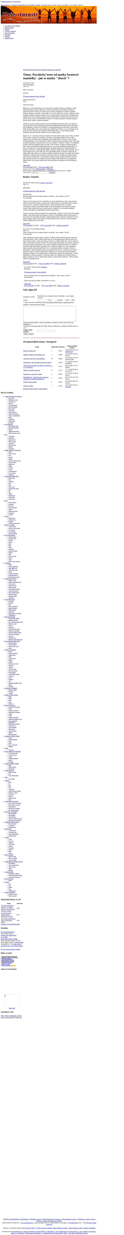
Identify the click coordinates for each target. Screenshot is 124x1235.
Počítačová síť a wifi (13, 663)
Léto (10, 885)
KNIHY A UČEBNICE (10, 892)
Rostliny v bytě (12, 580)
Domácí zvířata (12, 798)
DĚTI (6, 434)
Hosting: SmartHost (89, 1228)
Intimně (10, 509)
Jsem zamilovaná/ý (13, 405)
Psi (9, 784)
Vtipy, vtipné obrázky (14, 865)
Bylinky (10, 466)
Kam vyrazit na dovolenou (15, 803)
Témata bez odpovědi (54, 70)
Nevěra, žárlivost (13, 412)
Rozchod (11, 403)
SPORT (6, 748)
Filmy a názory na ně (14, 646)
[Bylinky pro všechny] (55, 1221)
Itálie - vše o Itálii (69, 1233)
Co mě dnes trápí (12, 832)
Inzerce (10, 880)
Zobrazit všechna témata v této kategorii (35, 389)
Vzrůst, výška (12, 499)
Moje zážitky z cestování (14, 804)
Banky (10, 700)
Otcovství (11, 636)
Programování (12, 672)
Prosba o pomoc (28, 386)
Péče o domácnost (13, 507)
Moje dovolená (12, 806)
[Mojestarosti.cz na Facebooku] (11, 1)
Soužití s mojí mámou (30, 382)
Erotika (10, 429)
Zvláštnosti (11, 481)
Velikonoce (11, 842)
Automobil (11, 601)
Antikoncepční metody (14, 431)
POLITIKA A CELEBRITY (11, 688)
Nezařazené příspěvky (14, 834)
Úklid (10, 554)
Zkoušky (10, 732)
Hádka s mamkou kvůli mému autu (34, 355)
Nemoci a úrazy (12, 453)
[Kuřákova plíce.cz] (35, 1219)
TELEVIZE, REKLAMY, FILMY (12, 641)
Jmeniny (10, 849)
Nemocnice (11, 474)
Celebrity (11, 693)
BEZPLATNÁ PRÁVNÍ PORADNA (10, 957)
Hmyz (10, 799)
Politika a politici (13, 689)
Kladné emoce (12, 518)
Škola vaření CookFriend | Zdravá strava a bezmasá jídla (11, 1016)
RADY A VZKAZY (9, 854)
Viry (10, 681)
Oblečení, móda (12, 772)
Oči (9, 492)
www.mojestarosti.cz (26, 1223)
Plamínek (44, 267)
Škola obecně (12, 729)
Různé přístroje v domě (14, 577)
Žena (73, 300)
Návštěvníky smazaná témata (15, 875)
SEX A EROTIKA (9, 424)
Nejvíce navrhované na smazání (10, 949)
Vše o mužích (12, 778)
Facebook (11, 686)
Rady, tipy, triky (12, 856)
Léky (10, 455)
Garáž (10, 559)
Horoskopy (11, 422)
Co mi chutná (12, 530)
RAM (10, 656)
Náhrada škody (12, 637)
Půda (10, 543)
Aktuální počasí (12, 890)
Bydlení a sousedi (12, 623)
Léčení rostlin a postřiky (14, 589)
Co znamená (11, 825)
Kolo (10, 604)
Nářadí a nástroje (13, 594)
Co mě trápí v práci (13, 753)
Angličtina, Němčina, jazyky (15, 719)
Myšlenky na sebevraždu (14, 523)
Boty (10, 773)
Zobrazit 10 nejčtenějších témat (10, 924)
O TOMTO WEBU (9, 872)
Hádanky (11, 870)
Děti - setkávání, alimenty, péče (16, 622)
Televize (10, 571)
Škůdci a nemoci (12, 587)
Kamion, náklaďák (13, 606)
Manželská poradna (82, 1233)
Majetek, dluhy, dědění (14, 618)
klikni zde (12, 1008)
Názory (10, 868)
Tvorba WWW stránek (14, 674)
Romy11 (31, 85)
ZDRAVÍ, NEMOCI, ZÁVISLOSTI (13, 450)
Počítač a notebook (13, 653)
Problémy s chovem (13, 792)
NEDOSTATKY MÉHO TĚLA (12, 476)
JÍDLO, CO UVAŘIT (10, 525)
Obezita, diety (12, 478)
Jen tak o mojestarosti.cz (14, 877)
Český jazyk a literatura (14, 707)
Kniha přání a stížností (14, 873)
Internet (10, 651)
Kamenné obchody (13, 739)
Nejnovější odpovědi (40, 70)
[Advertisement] (49, 54)
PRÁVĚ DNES (8, 829)
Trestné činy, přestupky (14, 634)
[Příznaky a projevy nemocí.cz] (86, 1219)
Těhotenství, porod (13, 511)
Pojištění (11, 703)
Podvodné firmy (12, 816)
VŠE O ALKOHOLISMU (7, 959)
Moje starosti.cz (5, 5)
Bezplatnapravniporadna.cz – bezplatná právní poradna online (44, 1233)
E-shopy (10, 737)
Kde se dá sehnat (12, 823)
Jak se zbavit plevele (13, 590)
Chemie (10, 714)
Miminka (11, 446)
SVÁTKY (7, 837)
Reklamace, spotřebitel (14, 630)
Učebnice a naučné (13, 894)
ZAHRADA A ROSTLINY (11, 578)
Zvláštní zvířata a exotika (15, 791)
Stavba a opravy (12, 536)
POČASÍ (7, 882)
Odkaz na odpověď (62, 225)
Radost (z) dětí (12, 439)
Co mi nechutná (12, 531)
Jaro (10, 883)
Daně (10, 702)
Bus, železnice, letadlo (14, 810)
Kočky (10, 782)
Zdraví (10, 451)
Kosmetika (11, 504)
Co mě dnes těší (12, 830)
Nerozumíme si (12, 401)
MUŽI (6, 777)
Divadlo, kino (12, 768)
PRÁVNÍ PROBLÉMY (10, 617)
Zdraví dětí (11, 438)
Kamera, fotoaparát (13, 573)
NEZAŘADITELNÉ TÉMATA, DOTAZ (14, 861)
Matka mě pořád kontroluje (31, 370)
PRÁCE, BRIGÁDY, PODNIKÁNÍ (13, 751)
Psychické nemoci (13, 471)
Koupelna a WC (12, 538)
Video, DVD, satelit (13, 570)
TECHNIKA (7, 563)
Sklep (10, 545)
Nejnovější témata (28, 70)
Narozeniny (11, 847)
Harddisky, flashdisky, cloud (15, 683)
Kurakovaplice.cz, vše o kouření (78, 1231)
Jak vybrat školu (12, 731)
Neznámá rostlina (13, 596)
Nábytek (10, 552)
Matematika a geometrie (14, 712)
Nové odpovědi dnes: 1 (8, 932)
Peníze (10, 696)
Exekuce (10, 625)
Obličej (10, 493)
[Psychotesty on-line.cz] (69, 1219)
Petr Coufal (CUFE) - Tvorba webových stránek (37, 1228)
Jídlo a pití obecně (13, 533)
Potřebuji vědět (12, 827)
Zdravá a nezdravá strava (15, 460)
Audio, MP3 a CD (13, 568)
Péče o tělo (11, 505)
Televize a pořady (13, 642)
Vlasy (10, 483)
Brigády (10, 760)
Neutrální (11, 521)
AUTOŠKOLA (12, 615)
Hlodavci (11, 796)
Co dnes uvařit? (12, 526)
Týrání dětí (11, 443)
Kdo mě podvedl (12, 813)
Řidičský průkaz (12, 610)
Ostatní (10, 853)
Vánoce (10, 839)
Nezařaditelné (12, 863)
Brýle (10, 479)
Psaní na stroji (12, 725)
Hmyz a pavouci (12, 556)
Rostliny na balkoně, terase (15, 582)
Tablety (10, 684)
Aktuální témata (12, 835)
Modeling (11, 746)
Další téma (50, 169)
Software (11, 667)
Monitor (10, 660)
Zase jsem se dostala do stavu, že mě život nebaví (8, 920)
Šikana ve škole (12, 441)
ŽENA (6, 500)
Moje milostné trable (13, 426)
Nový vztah (11, 398)
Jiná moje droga (12, 462)
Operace (10, 469)
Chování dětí (12, 436)
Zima (10, 889)
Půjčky (10, 698)
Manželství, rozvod (13, 620)
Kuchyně (11, 540)
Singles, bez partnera (13, 413)
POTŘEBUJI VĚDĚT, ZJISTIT (12, 822)
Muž (67, 300)
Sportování (11, 749)
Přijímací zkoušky (13, 734)
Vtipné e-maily (12, 866)
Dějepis (10, 708)
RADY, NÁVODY (6, 964)
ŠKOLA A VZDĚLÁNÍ (10, 705)
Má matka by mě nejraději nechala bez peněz (37, 362)
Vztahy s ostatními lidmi (14, 415)
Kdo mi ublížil (12, 815)
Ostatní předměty (13, 727)
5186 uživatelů (18, 942)
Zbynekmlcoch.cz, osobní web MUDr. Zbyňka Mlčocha (29, 1231)
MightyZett (69, 352)
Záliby (10, 765)
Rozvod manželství (13, 406)
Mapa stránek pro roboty (60, 1228)
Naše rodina (11, 410)
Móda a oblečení (12, 502)
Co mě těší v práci (13, 755)
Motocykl (11, 603)
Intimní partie (12, 495)
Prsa (10, 490)
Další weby (18, 1017)
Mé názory (11, 691)
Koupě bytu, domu (13, 550)
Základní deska (12, 655)
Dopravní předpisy (13, 608)
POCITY (7, 516)
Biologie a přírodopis (13, 717)
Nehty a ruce (12, 486)
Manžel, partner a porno (14, 433)
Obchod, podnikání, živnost (15, 632)
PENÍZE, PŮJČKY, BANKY (11, 695)
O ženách (11, 514)
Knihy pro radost (13, 895)
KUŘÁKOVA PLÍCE (6, 958)
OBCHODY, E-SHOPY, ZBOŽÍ (12, 736)
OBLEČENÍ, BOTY (9, 770)
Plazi (10, 787)
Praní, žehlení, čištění (13, 775)
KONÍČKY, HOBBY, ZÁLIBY (12, 763)
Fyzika (10, 715)
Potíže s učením (12, 445)
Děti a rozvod (12, 408)
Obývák (10, 542)
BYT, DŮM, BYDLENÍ (10, 535)
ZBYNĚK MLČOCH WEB (8, 960)
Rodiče (38, 5)
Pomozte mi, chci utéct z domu (32, 374)
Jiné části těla (12, 497)
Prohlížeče (11, 679)
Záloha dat (11, 665)
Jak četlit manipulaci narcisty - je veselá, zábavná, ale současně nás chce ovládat (8, 908)
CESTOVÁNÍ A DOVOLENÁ (11, 801)
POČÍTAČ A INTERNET (10, 649)
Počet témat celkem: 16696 (9, 939)
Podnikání (11, 762)
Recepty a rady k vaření (14, 528)
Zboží (10, 741)
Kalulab (68, 387)
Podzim (10, 887)
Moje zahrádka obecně (14, 592)
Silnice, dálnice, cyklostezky (15, 613)
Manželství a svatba (13, 399)
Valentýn (11, 846)
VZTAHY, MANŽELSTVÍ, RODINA (23, 5)
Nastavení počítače (13, 670)
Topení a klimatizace (13, 566)
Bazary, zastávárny (13, 744)
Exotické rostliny (12, 585)
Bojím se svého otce (29, 351)
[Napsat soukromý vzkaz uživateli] (34, 96)
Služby (10, 743)
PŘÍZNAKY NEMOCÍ (7, 963)
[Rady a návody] (41, 1221)
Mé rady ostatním (13, 858)
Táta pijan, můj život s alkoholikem (34, 358)
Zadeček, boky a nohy (14, 488)
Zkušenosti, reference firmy (15, 820)
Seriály (10, 648)
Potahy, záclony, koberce (14, 561)
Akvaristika (11, 789)
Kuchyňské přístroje (13, 575)
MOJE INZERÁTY (9, 878)
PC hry (10, 677)
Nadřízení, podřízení (13, 758)
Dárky (10, 851)
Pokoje (10, 547)
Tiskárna (11, 662)
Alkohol (10, 459)
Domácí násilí (12, 421)
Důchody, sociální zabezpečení (15, 639)
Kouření (10, 457)
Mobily (10, 564)
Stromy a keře (12, 583)
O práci (10, 756)
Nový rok (11, 840)
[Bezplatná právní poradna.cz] (52, 1219)
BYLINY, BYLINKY (6, 965)
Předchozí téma (40, 169)
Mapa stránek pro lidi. (75, 1228)
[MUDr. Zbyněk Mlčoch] (11, 1219)
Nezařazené (11, 419)
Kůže (10, 485)
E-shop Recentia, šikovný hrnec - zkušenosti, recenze (7, 914)
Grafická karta (12, 658)
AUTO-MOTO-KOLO (10, 599)
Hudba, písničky (12, 767)
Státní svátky (12, 844)
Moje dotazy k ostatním (14, 808)
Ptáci (10, 785)
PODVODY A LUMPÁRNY (11, 811)
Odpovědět (26, 165)
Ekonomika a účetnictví (14, 724)
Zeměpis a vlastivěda (13, 710)
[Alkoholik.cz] (24, 1219)
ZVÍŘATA (7, 780)
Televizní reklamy (13, 644)
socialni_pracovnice (46, 183)
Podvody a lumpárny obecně (15, 818)
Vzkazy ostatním (12, 860)
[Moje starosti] (49, 23)
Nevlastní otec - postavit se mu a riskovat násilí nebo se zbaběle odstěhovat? (35, 378)
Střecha (10, 558)
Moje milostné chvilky (14, 427)
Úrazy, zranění (12, 473)
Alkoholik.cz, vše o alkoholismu (57, 1231)
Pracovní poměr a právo (14, 629)
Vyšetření (11, 467)
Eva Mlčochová (73, 1223)
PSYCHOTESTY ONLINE (8, 961)
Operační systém (12, 669)
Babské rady (11, 464)
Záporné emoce (12, 519)
